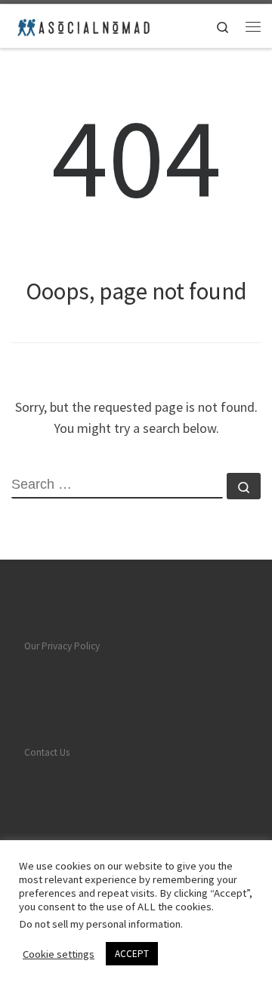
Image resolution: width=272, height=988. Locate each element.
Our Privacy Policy (62, 646)
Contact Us (47, 752)
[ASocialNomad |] (82, 24)
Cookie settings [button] (58, 954)
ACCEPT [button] (132, 953)
